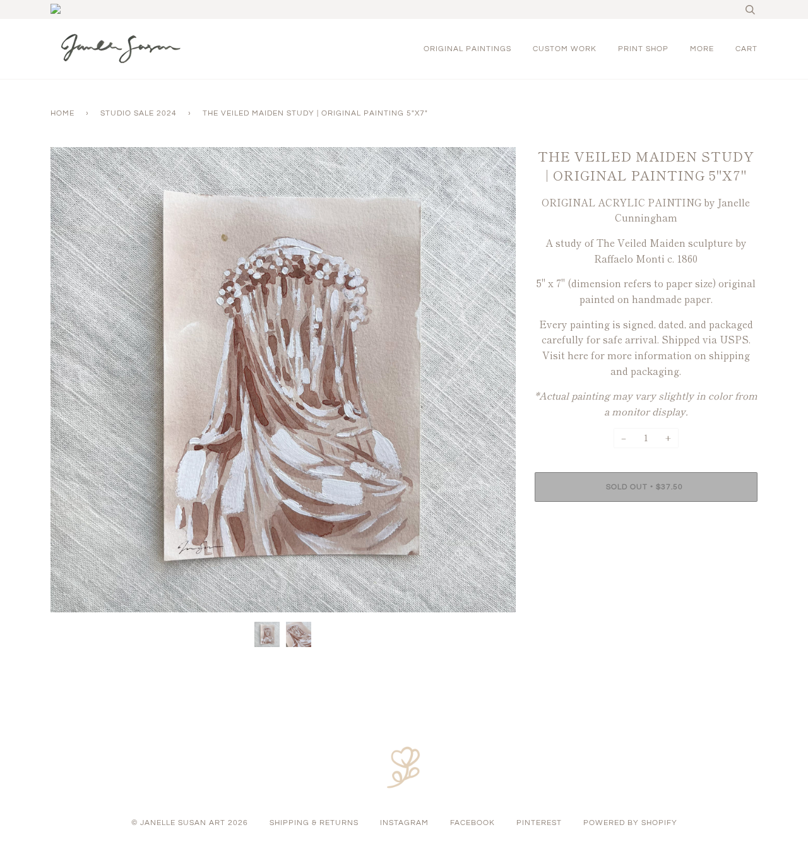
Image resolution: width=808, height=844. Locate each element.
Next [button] (493, 380)
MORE (702, 49)
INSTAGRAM (404, 823)
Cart (746, 49)
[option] (283, 379)
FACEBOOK (472, 823)
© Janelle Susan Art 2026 (189, 823)
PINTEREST (539, 823)
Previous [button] (71, 380)
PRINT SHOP (643, 49)
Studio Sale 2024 (138, 113)
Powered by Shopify (630, 823)
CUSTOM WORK (565, 49)
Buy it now (646, 525)
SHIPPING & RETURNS (314, 823)
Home (62, 113)
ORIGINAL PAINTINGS (467, 49)
